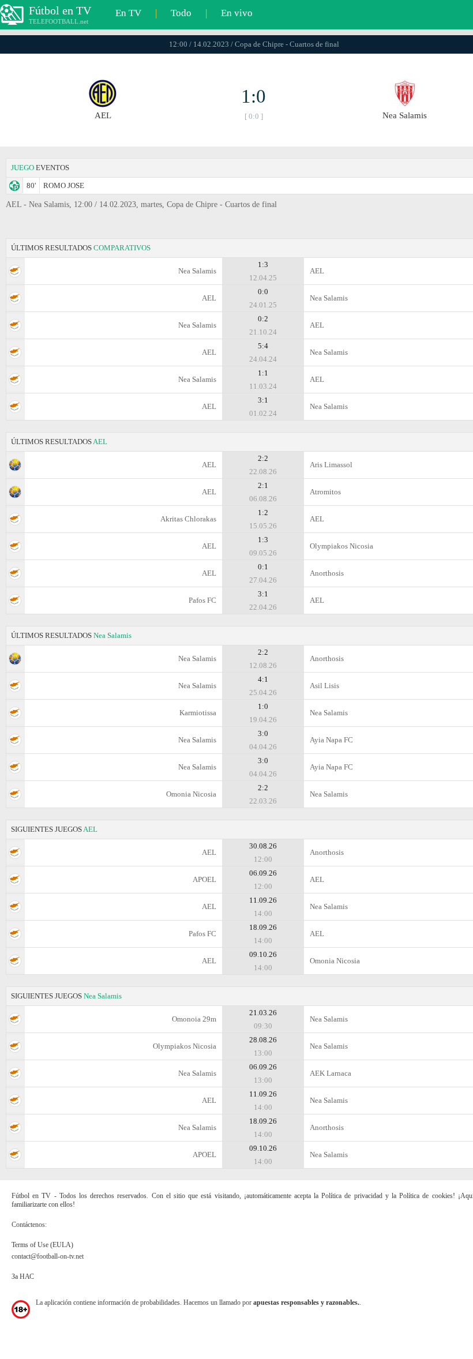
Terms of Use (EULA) (42, 1245)
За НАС (23, 1276)
